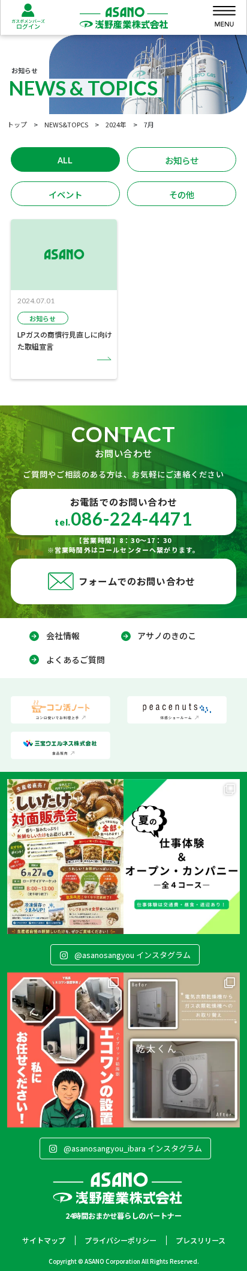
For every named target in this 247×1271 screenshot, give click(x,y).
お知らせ (181, 160)
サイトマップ (43, 1240)
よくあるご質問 (75, 660)
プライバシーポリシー (120, 1240)
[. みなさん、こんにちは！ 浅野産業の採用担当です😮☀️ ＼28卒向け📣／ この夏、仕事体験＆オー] (181, 856)
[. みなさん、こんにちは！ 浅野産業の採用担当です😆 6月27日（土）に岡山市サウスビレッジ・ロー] (65, 856)
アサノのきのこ (166, 635)
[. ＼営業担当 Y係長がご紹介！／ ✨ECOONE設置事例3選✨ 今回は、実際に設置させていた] (65, 1049)
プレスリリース (200, 1240)
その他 (181, 194)
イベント (65, 194)
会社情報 (63, 635)
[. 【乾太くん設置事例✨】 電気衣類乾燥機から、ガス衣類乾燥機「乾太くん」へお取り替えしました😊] (181, 1049)
